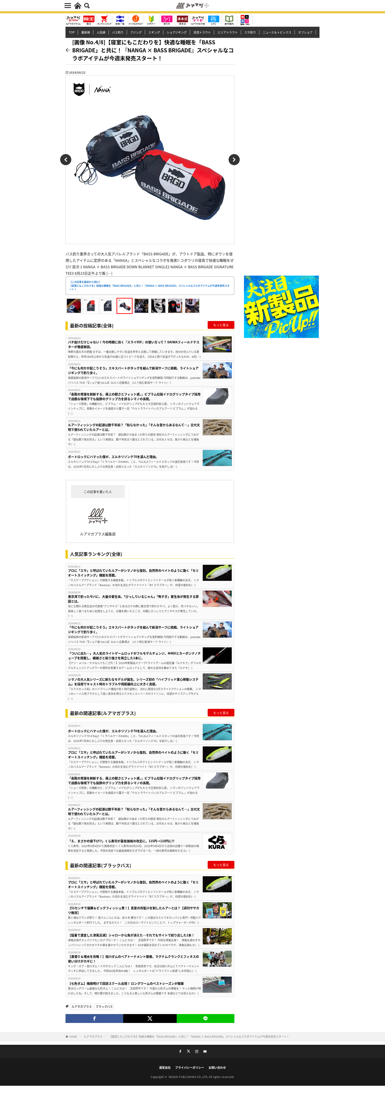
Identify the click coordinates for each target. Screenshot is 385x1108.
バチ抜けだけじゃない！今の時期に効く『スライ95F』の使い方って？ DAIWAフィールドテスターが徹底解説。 (133, 344)
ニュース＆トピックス (277, 32)
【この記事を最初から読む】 (149, 285)
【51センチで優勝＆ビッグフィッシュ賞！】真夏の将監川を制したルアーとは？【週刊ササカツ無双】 (133, 910)
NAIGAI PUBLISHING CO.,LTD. (189, 1077)
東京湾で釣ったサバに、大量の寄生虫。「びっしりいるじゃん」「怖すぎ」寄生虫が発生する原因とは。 (133, 598)
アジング (136, 32)
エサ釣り (250, 32)
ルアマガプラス (82, 1006)
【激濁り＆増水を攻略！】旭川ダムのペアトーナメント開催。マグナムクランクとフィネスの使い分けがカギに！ (133, 958)
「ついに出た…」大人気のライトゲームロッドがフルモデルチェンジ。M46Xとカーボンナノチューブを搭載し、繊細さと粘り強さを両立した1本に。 (134, 655)
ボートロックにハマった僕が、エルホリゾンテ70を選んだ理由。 (113, 456)
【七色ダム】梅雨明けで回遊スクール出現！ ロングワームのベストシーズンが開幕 (126, 983)
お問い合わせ (217, 1067)
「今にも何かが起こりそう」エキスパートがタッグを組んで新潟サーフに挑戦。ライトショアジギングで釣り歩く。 (133, 370)
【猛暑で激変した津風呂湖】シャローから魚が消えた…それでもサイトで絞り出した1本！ (131, 935)
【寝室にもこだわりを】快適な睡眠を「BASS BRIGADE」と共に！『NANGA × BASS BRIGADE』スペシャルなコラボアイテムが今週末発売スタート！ (199, 1036)
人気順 (101, 32)
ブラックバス (104, 1006)
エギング (154, 32)
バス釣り (118, 32)
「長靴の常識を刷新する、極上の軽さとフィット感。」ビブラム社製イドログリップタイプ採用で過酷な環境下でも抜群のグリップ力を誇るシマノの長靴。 (134, 396)
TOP (72, 32)
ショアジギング (177, 32)
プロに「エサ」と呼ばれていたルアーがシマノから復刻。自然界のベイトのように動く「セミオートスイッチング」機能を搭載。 (133, 572)
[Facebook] (94, 1018)
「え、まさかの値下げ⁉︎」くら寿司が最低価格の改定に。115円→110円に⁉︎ (121, 841)
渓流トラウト (202, 32)
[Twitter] (149, 1018)
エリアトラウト (227, 32)
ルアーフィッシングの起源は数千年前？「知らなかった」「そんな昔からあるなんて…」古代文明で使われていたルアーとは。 (134, 427)
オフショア (305, 32)
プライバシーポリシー (189, 1067)
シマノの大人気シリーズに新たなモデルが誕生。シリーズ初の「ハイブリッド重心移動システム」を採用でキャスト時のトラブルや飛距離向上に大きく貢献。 (133, 681)
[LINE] (205, 1018)
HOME (73, 1036)
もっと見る (221, 325)
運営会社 (165, 1067)
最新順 (85, 32)
